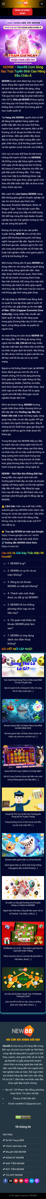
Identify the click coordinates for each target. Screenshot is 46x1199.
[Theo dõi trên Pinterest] (16, 1180)
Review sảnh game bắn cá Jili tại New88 (23, 860)
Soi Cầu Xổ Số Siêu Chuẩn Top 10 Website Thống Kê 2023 (23, 995)
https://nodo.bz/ (10, 546)
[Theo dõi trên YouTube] (21, 1180)
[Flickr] (26, 1180)
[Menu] (3, 4)
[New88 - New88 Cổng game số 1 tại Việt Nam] (23, 4)
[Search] (41, 4)
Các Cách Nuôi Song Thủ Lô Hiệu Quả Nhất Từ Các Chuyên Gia (23, 681)
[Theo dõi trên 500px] (31, 1180)
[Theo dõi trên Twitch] (36, 1180)
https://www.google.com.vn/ (17, 535)
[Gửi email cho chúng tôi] (10, 1180)
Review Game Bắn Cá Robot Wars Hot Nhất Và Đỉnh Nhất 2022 (23, 726)
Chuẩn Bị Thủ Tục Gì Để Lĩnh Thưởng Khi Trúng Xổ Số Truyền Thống (23, 815)
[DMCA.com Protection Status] (23, 1117)
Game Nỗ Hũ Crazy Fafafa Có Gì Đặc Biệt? (23, 771)
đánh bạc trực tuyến (32, 81)
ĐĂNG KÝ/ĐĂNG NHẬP (22, 11)
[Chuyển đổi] (4, 564)
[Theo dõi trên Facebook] (5, 1180)
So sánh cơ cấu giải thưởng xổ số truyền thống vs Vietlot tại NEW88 (23, 904)
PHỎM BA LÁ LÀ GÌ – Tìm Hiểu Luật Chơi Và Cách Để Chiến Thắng (23, 949)
